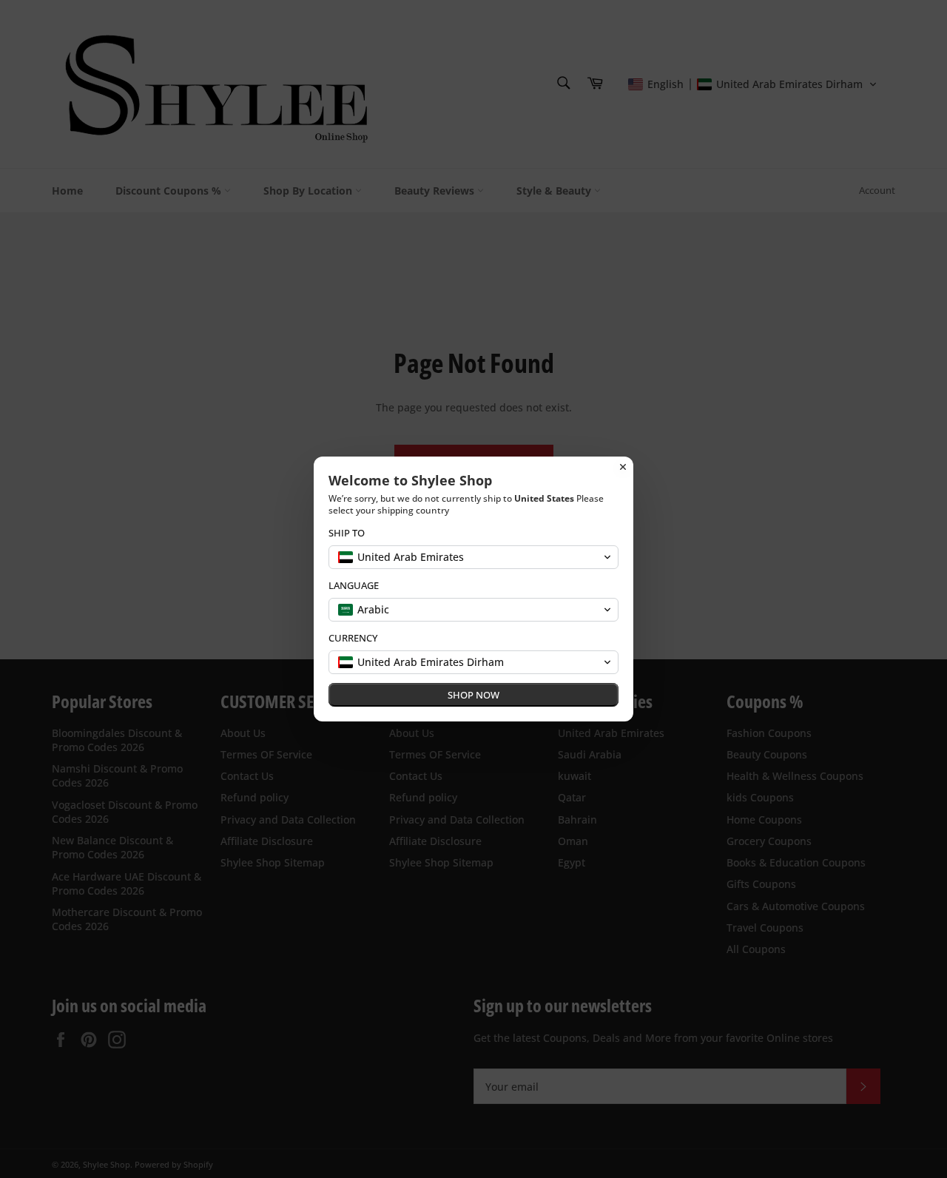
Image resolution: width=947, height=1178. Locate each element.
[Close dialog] (623, 467)
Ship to (346, 533)
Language (353, 585)
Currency (352, 638)
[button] (473, 557)
